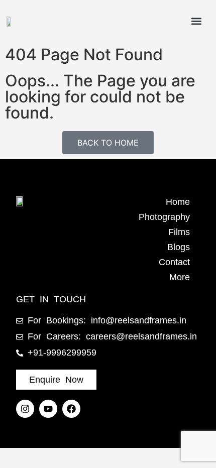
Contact (174, 262)
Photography (164, 217)
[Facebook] (71, 409)
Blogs (178, 247)
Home (178, 202)
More (179, 277)
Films (179, 232)
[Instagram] (25, 409)
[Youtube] (48, 409)
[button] (196, 21)
